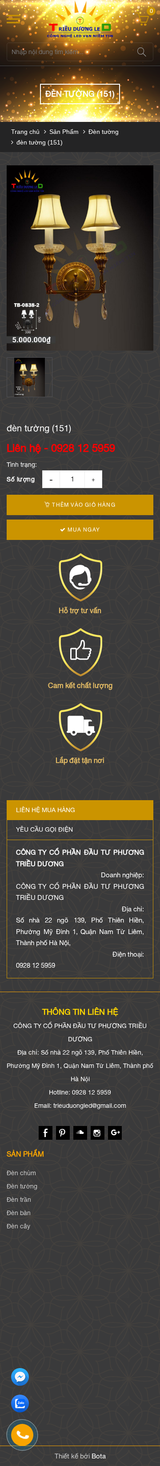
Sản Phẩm (64, 131)
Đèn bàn (19, 1212)
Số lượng (21, 479)
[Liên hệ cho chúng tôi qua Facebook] (20, 1377)
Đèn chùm (21, 1173)
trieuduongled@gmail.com (89, 1105)
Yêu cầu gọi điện (44, 829)
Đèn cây (18, 1226)
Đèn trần (19, 1199)
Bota (99, 1456)
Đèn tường (103, 131)
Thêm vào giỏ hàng (83, 505)
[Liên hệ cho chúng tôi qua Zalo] (20, 1404)
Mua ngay (83, 530)
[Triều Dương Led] (80, 19)
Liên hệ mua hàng (45, 809)
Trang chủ (25, 131)
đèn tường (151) (39, 142)
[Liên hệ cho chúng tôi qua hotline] (26, 1439)
